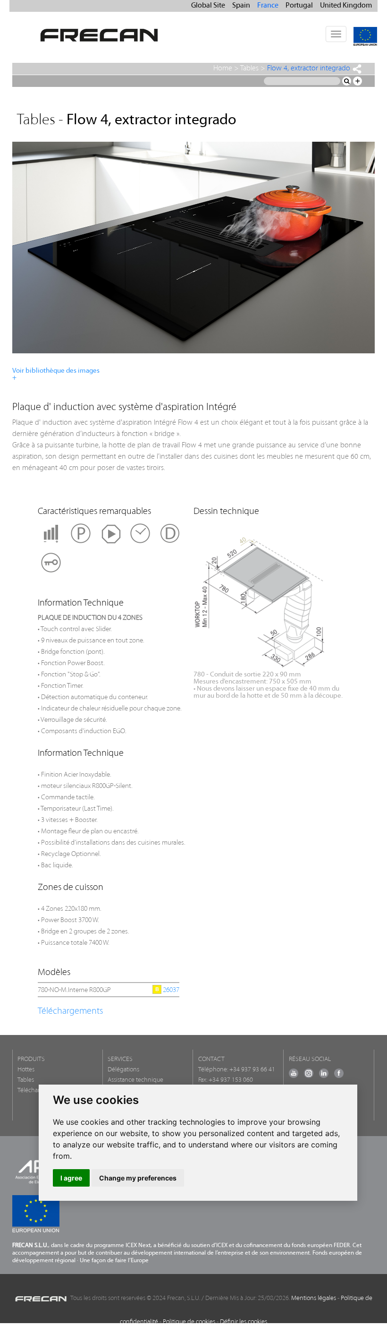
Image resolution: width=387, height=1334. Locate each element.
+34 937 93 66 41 (252, 1069)
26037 (171, 990)
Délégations (123, 1069)
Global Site (208, 5)
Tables (249, 68)
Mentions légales (313, 1298)
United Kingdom (346, 5)
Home (222, 68)
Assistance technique (135, 1080)
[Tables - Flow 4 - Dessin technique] (283, 598)
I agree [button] (71, 1178)
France (267, 5)
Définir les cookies (243, 1321)
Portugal (299, 5)
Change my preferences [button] (138, 1178)
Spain (241, 5)
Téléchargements (70, 1011)
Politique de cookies (189, 1321)
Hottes (25, 1069)
